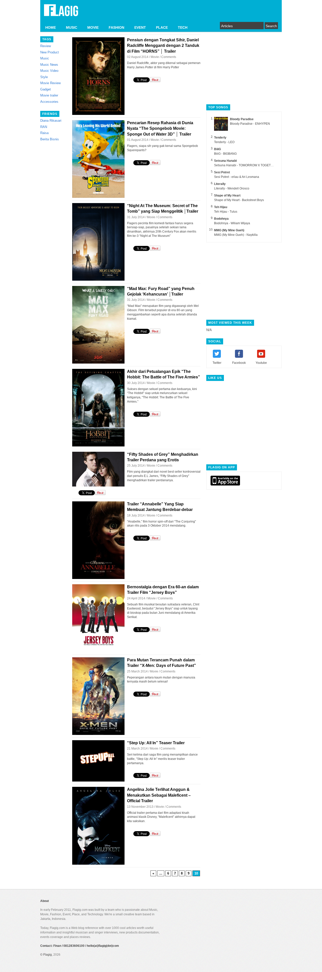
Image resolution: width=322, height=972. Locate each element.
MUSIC (71, 27)
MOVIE (93, 27)
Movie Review (50, 83)
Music (44, 58)
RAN (43, 127)
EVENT (140, 27)
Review (45, 46)
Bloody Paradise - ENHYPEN (250, 123)
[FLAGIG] (61, 13)
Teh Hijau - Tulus (225, 211)
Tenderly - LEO (224, 142)
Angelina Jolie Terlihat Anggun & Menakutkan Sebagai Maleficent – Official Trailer (159, 795)
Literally (220, 184)
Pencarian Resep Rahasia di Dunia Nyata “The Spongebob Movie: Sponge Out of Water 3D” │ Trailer (160, 128)
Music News (49, 65)
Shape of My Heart (227, 195)
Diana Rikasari (50, 120)
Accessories (49, 102)
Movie (155, 57)
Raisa (44, 133)
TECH (182, 27)
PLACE (162, 27)
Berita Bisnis (49, 139)
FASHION (116, 27)
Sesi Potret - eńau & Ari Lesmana (236, 177)
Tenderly (220, 137)
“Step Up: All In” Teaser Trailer (156, 743)
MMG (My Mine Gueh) (229, 230)
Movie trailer (49, 95)
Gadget (45, 89)
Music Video (49, 71)
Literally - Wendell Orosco (231, 188)
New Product (49, 52)
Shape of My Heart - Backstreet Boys (239, 200)
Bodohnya (221, 218)
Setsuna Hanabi (225, 161)
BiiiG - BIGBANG (225, 153)
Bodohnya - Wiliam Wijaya (232, 223)
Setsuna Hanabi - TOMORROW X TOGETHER (245, 165)
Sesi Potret (222, 172)
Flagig (47, 954)
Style (44, 77)
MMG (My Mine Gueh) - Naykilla (236, 235)
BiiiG (217, 149)
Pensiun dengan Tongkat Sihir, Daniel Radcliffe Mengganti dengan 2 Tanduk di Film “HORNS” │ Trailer (163, 45)
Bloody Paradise (242, 119)
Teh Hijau (220, 207)
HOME (50, 27)
